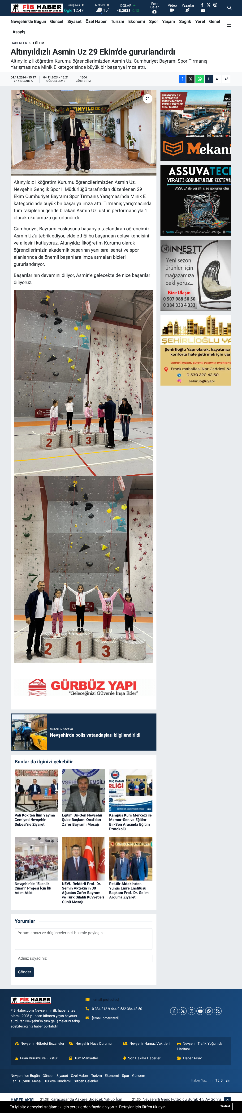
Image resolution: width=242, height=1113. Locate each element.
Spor (153, 21)
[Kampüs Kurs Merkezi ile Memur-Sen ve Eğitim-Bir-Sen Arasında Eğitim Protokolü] (130, 790)
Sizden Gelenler (86, 1081)
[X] (183, 1011)
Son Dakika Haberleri (144, 1058)
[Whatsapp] (209, 1011)
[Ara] (229, 8)
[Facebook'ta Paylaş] (182, 79)
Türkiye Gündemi (57, 1081)
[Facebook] (174, 1011)
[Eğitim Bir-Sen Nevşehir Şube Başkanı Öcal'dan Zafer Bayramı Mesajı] (83, 790)
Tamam (225, 1106)
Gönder (24, 972)
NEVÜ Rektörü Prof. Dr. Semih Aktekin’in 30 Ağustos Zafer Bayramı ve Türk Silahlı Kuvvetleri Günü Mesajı (83, 892)
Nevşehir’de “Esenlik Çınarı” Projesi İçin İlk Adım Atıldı (33, 888)
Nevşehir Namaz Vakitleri (150, 1043)
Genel (214, 21)
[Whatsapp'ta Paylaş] (199, 79)
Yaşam (168, 21)
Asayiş (19, 31)
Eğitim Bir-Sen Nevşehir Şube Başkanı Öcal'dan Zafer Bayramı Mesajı (82, 819)
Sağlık (185, 21)
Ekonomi (136, 21)
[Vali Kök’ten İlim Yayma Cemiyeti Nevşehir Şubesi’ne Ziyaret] (36, 790)
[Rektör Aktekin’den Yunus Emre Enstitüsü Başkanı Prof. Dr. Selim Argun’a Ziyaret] (130, 858)
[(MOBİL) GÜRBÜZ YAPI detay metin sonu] (85, 687)
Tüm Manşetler (86, 1058)
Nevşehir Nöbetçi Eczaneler (42, 1043)
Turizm (117, 21)
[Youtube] (200, 1011)
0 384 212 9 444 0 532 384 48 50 (117, 1009)
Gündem (138, 1076)
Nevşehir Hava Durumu (93, 1043)
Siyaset (74, 21)
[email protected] (105, 999)
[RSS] (218, 1011)
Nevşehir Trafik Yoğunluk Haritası (199, 1046)
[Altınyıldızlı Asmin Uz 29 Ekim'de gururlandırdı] (83, 133)
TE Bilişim (223, 1080)
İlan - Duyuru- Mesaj (26, 1081)
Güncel (56, 21)
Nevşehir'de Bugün (28, 21)
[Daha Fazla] (209, 79)
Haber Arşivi (193, 1058)
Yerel (200, 21)
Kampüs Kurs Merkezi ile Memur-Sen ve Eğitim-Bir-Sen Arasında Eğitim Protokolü (130, 822)
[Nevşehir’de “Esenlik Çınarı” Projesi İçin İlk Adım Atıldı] (36, 858)
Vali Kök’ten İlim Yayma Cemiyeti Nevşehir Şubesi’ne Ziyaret (35, 819)
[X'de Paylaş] (190, 79)
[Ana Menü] (229, 26)
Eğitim (38, 43)
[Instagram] (191, 1011)
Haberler (19, 43)
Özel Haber (96, 21)
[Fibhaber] (37, 8)
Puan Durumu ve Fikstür (38, 1058)
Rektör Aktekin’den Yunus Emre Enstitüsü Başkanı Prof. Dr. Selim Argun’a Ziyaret (129, 890)
